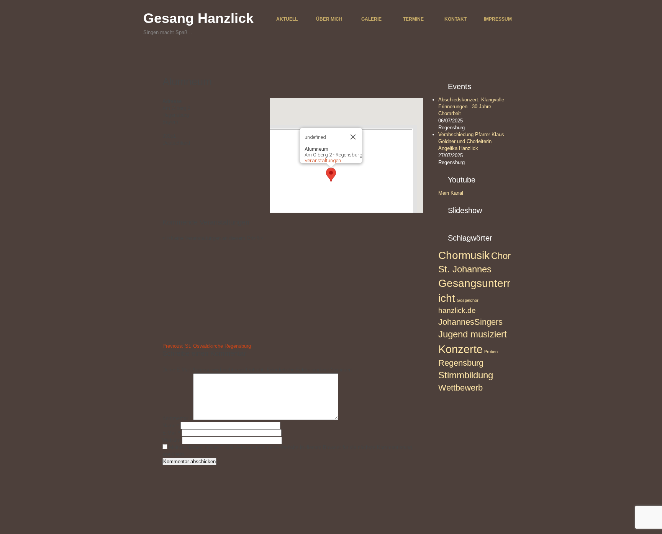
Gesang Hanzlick (198, 18)
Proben (491, 351)
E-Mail (171, 433)
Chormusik (464, 255)
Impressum (498, 19)
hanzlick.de (457, 310)
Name (170, 425)
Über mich (329, 19)
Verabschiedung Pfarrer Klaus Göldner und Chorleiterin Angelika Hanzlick (471, 141)
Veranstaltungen (323, 160)
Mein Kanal (450, 193)
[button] (331, 175)
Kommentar (177, 418)
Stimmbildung (465, 375)
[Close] (353, 137)
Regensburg (460, 363)
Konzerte (460, 349)
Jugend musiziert (472, 334)
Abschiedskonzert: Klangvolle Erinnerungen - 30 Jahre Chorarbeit (471, 106)
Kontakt (455, 19)
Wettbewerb (460, 387)
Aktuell (287, 19)
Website (171, 440)
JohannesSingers (470, 322)
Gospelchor (467, 300)
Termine (413, 19)
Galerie (371, 19)
